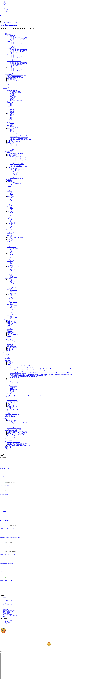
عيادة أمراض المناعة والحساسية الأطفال (17, 169)
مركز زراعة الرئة (13, 260)
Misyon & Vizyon (6, 598)
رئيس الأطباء (12, 36)
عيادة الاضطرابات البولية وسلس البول (17, 183)
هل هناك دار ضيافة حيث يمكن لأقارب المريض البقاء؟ (17, 443)
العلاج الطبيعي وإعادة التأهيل (12, 334)
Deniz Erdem (12, 98)
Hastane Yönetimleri (6, 601)
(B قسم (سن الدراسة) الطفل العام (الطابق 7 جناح (19, 160)
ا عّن (6, 33)
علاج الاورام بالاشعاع (11, 201)
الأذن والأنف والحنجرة (11, 341)
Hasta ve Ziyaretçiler (6, 623)
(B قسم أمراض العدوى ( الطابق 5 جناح (17, 164)
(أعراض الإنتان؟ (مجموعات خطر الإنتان (17, 424)
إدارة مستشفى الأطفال (11, 48)
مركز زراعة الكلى (8, 411)
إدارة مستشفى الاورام (11, 35)
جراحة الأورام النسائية (11, 140)
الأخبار (11, 184)
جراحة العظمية (10, 349)
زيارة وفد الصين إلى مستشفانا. (15, 377)
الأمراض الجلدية (10, 239)
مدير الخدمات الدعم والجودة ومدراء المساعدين (18, 38)
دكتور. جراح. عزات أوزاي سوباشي (5, 485)
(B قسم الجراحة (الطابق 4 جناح (15, 165)
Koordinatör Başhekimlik (7, 600)
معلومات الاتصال (8, 447)
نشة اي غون (12, 390)
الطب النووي (9, 116)
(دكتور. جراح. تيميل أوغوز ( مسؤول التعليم (6, 563)
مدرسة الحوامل (12, 147)
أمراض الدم (9, 211)
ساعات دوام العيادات (9, 436)
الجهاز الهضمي (10, 309)
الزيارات (8, 366)
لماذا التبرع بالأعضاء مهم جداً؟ (12, 409)
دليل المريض (5, 418)
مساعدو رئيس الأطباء (14, 40)
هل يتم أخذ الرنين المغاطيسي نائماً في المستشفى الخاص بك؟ (18, 445)
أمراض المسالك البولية (11, 181)
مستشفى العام (8, 278)
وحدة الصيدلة (7, 355)
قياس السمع (9, 331)
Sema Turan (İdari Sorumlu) (15, 91)
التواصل (4, 438)
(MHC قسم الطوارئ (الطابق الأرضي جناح (17, 156)
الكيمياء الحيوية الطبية (11, 110)
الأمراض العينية (10, 298)
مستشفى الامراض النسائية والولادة (11, 131)
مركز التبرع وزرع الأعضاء (10, 402)
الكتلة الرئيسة (7, 101)
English (4, 2)
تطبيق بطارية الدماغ (8, 415)
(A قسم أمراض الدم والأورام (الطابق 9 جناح (18, 159)
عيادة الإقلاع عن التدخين (14, 127)
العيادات (8, 167)
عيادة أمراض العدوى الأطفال (15, 177)
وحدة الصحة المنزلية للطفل (12, 401)
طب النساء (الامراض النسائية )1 (15, 144)
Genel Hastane (5, 609)
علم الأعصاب (9, 235)
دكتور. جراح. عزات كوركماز (4, 520)
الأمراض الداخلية (10, 294)
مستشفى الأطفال (8, 151)
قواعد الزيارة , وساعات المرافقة (11, 430)
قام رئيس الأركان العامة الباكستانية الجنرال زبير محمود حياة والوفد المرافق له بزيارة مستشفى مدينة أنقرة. (29, 370)
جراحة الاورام (9, 191)
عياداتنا (4, 319)
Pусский (4, 3)
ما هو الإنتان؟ (12, 425)
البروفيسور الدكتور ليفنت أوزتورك (16, 382)
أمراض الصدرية (10, 253)
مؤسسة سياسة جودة (9, 84)
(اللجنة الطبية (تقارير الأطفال (15, 172)
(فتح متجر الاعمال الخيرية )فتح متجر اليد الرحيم (18, 138)
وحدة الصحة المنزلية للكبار (12, 400)
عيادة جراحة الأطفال (13, 168)
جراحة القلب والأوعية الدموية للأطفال (14, 266)
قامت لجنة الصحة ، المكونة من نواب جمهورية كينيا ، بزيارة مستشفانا (22, 367)
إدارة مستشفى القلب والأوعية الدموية (14, 61)
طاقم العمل (9, 381)
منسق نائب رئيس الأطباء (12, 78)
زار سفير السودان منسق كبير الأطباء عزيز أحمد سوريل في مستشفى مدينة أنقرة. (25, 376)
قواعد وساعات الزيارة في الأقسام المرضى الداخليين (17, 431)
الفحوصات (11, 276)
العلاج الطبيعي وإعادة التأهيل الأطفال (16, 178)
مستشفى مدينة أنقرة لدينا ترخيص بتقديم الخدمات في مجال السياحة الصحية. (24, 365)
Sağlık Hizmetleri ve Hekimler (8, 620)
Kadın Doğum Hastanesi (7, 614)
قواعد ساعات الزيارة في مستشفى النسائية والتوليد (16, 433)
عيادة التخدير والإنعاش (11, 122)
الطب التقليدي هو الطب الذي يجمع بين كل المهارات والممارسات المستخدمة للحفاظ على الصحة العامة (24, 395)
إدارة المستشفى (8, 34)
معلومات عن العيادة (13, 269)
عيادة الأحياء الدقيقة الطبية (12, 322)
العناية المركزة (7, 89)
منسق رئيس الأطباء (8, 74)
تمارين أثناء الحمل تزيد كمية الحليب (16, 133)
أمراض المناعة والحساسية (12, 271)
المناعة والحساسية (10, 332)
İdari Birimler (5, 602)
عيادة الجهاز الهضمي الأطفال (15, 170)
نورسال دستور (12, 387)
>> (3, 593)
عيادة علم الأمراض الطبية (12, 323)
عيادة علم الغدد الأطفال (14, 175)
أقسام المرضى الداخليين (11, 155)
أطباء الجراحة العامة (13, 305)
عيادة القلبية (9, 244)
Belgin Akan (12, 94)
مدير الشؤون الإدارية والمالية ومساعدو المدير (18, 39)
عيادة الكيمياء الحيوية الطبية (12, 321)
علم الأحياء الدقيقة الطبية (12, 106)
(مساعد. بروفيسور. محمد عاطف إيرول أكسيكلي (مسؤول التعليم (10, 537)
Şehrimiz (4, 624)
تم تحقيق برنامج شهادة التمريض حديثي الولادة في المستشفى (21, 134)
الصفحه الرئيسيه (10, 380)
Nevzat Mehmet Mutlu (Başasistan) (16, 100)
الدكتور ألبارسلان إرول (14, 383)
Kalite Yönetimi (5, 603)
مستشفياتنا (5, 88)
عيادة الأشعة (9, 113)
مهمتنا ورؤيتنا (7, 83)
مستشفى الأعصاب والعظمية (10, 229)
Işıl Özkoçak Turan (13, 93)
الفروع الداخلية (8, 326)
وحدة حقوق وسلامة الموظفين (10, 354)
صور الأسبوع (7, 449)
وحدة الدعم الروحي (8, 393)
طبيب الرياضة (10, 230)
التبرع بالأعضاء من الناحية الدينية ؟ (13, 410)
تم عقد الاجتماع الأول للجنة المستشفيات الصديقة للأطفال (20, 139)
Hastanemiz (5, 597)
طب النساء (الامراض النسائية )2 (15, 145)
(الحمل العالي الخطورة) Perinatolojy (14, 141)
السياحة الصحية (8, 361)
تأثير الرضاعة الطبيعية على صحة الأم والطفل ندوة (19, 137)
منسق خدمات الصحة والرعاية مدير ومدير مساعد (16, 75)
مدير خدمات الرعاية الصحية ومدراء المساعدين (18, 37)
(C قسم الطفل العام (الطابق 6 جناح (16, 161)
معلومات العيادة (12, 104)
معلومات (11, 194)
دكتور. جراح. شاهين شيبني (4, 511)
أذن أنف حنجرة (10, 289)
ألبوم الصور (9, 82)
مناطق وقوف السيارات (9, 439)
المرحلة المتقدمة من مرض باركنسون (12, 414)
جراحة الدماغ (9, 241)
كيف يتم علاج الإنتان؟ (13, 423)
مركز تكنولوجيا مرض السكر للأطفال (16, 153)
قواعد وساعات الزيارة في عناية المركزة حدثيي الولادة (17, 432)
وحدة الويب (7, 353)
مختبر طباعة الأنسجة (11, 119)
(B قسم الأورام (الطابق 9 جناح (15, 158)
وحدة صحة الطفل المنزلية (12, 154)
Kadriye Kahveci (13, 96)
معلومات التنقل (8, 446)
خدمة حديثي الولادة (10, 142)
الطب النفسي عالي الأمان (10, 396)
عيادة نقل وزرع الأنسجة (14, 248)
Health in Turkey (10, 362)
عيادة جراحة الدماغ (10, 350)
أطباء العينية (12, 299)
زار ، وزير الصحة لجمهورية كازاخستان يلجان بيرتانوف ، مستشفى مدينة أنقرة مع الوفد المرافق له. (28, 375)
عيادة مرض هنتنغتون (9, 413)
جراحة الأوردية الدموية (11, 247)
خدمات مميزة (5, 394)
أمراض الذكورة (12, 182)
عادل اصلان (12, 391)
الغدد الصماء (12, 146)
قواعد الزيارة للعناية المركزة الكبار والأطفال (15, 434)
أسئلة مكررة (7, 441)
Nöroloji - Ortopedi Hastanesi (8, 611)
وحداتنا (4, 352)
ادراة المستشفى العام (11, 67)
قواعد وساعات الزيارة (11, 435)
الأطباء (11, 120)
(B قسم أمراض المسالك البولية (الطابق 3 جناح (18, 166)
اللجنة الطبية (9, 180)
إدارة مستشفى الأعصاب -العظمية (13, 54)
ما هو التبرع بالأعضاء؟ (11, 407)
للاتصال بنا (9, 363)
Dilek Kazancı (12, 95)
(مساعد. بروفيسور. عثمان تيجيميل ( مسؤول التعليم (8, 554)
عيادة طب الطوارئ (10, 128)
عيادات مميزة (12, 222)
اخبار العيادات (9, 132)
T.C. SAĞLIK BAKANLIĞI (8, 25)
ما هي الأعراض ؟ (13, 421)
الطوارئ (11, 150)
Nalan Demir (12, 99)
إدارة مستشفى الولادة (11, 41)
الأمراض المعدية (10, 335)
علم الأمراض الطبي (11, 340)
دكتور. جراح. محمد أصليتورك (4, 502)
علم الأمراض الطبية (11, 102)
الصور (11, 188)
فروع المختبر (7, 320)
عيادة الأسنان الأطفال (14, 173)
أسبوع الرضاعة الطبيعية (14, 136)
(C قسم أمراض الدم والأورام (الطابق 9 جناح (18, 157)
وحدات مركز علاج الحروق (10, 397)
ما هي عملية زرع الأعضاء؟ (12, 406)
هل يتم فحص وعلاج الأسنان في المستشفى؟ (15, 444)
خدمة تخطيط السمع (13, 290)
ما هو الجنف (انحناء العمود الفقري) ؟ (14, 429)
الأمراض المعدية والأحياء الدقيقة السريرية (15, 237)
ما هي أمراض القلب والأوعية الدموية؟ (14, 428)
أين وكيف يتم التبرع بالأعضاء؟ (12, 408)
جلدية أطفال (12, 171)
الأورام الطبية (9, 186)
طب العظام (9, 233)
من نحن (8, 379)
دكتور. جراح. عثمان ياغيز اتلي (4, 468)
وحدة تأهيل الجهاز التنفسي (10, 416)
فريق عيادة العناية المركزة (12, 90)
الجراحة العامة (10, 304)
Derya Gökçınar (12, 97)
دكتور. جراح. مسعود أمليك (4, 459)
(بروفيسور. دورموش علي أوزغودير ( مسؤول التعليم (8, 571)
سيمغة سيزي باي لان (13, 389)
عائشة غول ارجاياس (13, 386)
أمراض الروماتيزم (10, 196)
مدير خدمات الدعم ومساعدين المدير (14, 76)
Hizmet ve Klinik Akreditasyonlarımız (9, 604)
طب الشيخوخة (10, 218)
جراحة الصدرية (10, 261)
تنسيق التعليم (7, 360)
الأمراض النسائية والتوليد (11, 346)
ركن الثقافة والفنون (6, 448)
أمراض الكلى (9, 206)
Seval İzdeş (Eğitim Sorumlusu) (15, 92)
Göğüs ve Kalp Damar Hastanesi (9, 610)
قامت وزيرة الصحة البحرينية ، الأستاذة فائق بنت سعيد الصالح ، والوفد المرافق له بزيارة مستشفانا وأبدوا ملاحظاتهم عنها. (32, 369)
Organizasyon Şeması (6, 599)
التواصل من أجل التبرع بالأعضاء (13, 405)
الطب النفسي (9, 279)
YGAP (4, 616)
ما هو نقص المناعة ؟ (13, 277)
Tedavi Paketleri (6, 621)
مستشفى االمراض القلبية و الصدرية (11, 243)
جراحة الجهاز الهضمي (11, 223)
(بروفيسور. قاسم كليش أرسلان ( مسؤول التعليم (7, 580)
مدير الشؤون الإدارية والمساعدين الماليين (15, 77)
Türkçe (4, 1)
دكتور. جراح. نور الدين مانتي (4, 494)
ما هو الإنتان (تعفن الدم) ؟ (12, 420)
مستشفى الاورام (8, 179)
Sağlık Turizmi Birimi (6, 622)
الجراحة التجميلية (10, 283)
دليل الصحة (7, 419)
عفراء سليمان (12, 392)
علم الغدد (9, 315)
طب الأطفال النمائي (13, 174)
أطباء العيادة (12, 103)
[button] (4, 8)
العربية (4, 4)
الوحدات (8, 152)
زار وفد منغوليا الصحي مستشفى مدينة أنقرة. (18, 373)
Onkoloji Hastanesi (6, 612)
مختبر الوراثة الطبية (11, 325)
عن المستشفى (8, 81)
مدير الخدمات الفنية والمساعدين (16, 57)
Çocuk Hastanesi (6, 613)
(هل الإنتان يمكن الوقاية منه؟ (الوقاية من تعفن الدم (19, 422)
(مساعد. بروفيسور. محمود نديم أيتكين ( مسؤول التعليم (8, 528)
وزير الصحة (7, 85)
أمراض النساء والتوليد (11, 143)
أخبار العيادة (12, 105)
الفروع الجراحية (8, 339)
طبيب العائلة (9, 125)
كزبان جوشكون (12, 388)
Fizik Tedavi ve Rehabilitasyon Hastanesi (10, 615)
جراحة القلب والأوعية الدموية (12, 347)
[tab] (49, 462)
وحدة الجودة (7, 358)
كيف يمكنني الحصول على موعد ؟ (11, 437)
